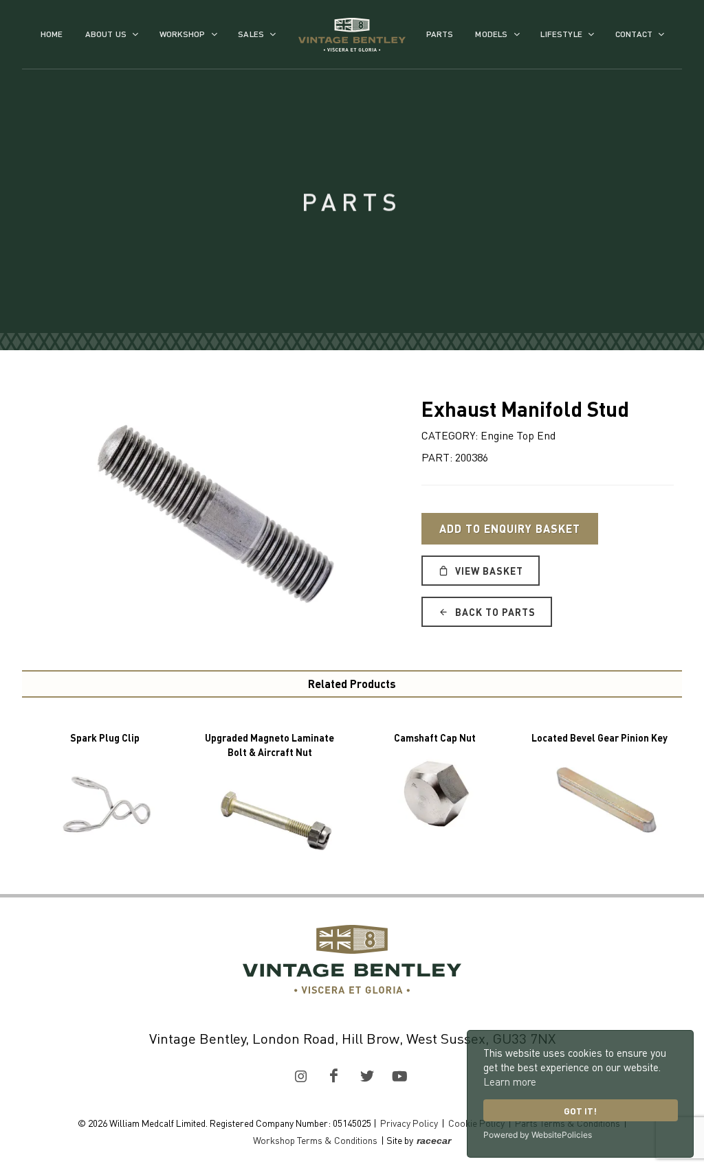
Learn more (509, 1081)
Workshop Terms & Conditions (315, 1140)
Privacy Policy (409, 1123)
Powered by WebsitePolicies (537, 1135)
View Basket (487, 570)
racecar (434, 1140)
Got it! (580, 1111)
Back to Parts (494, 612)
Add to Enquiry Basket (509, 528)
